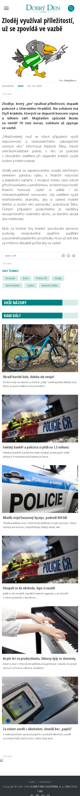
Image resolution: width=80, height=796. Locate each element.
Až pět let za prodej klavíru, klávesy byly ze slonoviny (39, 658)
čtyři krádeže (12, 285)
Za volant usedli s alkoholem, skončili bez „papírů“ (37, 729)
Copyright (45, 782)
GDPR (32, 782)
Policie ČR (41, 278)
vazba (30, 285)
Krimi (20, 86)
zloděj (58, 278)
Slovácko (10, 278)
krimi (25, 278)
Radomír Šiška (49, 285)
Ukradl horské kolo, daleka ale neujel (28, 377)
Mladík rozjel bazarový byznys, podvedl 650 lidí (35, 517)
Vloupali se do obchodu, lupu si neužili (29, 588)
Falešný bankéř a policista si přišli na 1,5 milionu (36, 447)
